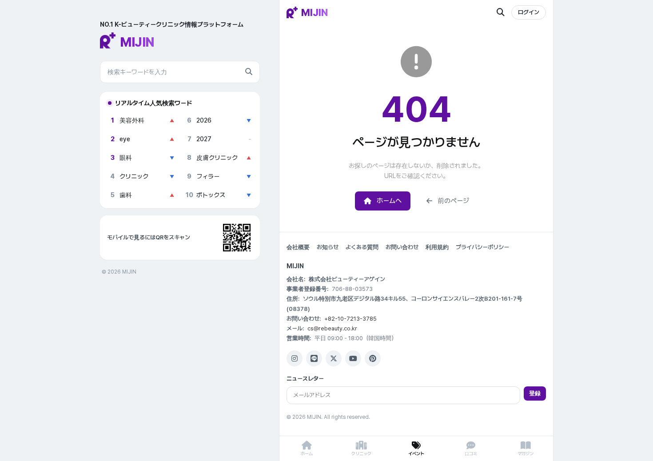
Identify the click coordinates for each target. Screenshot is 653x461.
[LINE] (314, 358)
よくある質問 (362, 247)
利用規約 (437, 247)
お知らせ (327, 247)
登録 (535, 393)
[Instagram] (295, 358)
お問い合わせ (402, 247)
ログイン (528, 12)
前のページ (453, 201)
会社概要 (298, 247)
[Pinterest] (373, 358)
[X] (334, 358)
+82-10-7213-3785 (350, 318)
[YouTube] (353, 358)
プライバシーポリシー (482, 247)
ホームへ (389, 201)
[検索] (248, 72)
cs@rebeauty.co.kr (332, 328)
